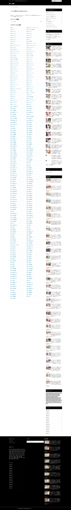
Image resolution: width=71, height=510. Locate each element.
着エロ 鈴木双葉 (13, 288)
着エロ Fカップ (13, 33)
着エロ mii (28, 39)
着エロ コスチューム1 (30, 51)
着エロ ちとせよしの (30, 68)
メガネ (50, 400)
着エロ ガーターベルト (31, 47)
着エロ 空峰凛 (29, 254)
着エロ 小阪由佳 (13, 157)
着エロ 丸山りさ (29, 110)
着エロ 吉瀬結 (13, 132)
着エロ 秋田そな (29, 252)
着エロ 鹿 (28, 296)
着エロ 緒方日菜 (13, 260)
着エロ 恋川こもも (14, 173)
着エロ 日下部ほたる (30, 179)
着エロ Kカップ (29, 37)
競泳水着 (59, 401)
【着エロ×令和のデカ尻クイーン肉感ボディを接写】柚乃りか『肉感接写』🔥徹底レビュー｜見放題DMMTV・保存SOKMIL (56, 146)
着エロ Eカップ (29, 31)
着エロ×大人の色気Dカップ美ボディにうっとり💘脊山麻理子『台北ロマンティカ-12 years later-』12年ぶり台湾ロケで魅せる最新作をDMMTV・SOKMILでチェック (53, 295)
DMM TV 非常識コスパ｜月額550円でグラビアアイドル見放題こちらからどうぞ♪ (53, 37)
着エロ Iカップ (29, 35)
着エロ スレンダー (14, 66)
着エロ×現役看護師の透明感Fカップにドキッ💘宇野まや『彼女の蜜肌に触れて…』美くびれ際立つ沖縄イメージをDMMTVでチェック (53, 231)
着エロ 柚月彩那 (13, 205)
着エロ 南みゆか (29, 128)
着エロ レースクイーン (31, 100)
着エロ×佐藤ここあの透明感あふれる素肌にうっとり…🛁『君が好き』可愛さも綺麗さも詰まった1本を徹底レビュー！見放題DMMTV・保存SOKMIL (54, 114)
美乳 (52, 402)
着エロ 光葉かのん (14, 122)
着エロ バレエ (29, 78)
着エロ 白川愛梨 (29, 242)
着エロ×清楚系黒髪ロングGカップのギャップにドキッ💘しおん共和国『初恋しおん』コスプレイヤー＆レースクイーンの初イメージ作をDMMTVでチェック (53, 217)
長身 (46, 403)
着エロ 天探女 (29, 140)
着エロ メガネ (29, 94)
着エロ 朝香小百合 (14, 193)
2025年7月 (47, 433)
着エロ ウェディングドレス (31, 45)
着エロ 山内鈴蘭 (29, 159)
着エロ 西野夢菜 (29, 278)
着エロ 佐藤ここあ (14, 120)
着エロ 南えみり (13, 128)
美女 (54, 402)
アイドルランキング (49, 23)
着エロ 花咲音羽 (29, 270)
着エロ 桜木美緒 (29, 209)
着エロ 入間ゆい (29, 122)
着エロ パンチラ (29, 80)
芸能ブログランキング (49, 12)
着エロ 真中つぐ (13, 248)
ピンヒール (10, 455)
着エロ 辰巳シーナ (30, 282)
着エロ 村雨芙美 (29, 195)
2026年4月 (47, 417)
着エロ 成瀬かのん (30, 173)
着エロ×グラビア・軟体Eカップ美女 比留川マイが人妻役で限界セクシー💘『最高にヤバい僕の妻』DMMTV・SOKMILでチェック (53, 370)
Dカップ (21, 449)
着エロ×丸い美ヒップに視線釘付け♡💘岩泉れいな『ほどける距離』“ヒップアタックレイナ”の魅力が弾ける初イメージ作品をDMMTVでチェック (53, 238)
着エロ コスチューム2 (14, 53)
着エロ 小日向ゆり (30, 151)
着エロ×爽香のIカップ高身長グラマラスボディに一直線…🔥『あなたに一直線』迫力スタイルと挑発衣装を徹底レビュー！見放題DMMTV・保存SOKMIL (54, 48)
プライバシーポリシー (12, 442)
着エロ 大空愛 (13, 140)
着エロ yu (12, 43)
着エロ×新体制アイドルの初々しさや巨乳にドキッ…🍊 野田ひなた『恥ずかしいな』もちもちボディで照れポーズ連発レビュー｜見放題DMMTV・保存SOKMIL (54, 72)
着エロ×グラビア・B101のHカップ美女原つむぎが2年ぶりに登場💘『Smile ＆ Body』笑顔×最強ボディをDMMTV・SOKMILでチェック (53, 377)
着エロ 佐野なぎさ (30, 120)
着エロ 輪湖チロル (14, 282)
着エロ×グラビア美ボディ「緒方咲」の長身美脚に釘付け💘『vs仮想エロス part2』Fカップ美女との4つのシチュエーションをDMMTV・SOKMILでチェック (53, 315)
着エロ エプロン (13, 47)
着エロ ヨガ (13, 98)
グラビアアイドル (57, 395)
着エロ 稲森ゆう (13, 254)
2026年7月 (47, 411)
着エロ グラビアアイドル (15, 51)
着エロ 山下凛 (13, 159)
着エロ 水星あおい (30, 215)
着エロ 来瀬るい (13, 197)
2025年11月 (48, 426)
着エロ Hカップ (13, 35)
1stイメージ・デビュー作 (12, 449)
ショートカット (48, 397)
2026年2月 (47, 420)
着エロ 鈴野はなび (30, 288)
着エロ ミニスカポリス (31, 92)
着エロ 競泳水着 (13, 256)
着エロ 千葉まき (29, 126)
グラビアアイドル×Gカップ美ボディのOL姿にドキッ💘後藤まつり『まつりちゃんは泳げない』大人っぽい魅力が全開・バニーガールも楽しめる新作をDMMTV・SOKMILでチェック (53, 307)
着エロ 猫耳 (29, 238)
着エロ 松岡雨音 (29, 199)
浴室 (48, 401)
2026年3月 (10, 473)
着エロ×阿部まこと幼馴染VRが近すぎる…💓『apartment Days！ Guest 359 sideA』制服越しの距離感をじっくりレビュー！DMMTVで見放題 (54, 134)
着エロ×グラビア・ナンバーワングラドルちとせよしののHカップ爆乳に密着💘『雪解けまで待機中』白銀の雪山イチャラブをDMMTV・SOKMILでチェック (53, 335)
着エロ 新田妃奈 (13, 179)
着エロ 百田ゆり (13, 246)
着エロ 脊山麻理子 (30, 268)
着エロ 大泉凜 (29, 138)
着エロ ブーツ (29, 84)
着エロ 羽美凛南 (13, 268)
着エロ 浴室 (29, 225)
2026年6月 (47, 413)
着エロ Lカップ (13, 39)
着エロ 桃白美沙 (29, 207)
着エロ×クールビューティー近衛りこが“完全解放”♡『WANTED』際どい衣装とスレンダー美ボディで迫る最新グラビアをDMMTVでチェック (53, 266)
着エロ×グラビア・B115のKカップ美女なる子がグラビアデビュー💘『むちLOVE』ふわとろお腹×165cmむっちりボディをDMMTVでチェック (53, 356)
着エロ (12, 27)
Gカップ (50, 394)
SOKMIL (50, 395)
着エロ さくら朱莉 (30, 55)
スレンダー (56, 397)
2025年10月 (11, 482)
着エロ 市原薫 (29, 167)
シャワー (56, 396)
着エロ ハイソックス (14, 74)
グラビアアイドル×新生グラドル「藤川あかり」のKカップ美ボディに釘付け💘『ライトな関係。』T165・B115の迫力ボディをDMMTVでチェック (53, 328)
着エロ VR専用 (29, 41)
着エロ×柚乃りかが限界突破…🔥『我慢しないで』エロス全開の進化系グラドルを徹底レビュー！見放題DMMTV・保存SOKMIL (56, 102)
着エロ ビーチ (13, 82)
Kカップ (47, 395)
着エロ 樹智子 (29, 211)
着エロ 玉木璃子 (13, 240)
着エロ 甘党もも (13, 242)
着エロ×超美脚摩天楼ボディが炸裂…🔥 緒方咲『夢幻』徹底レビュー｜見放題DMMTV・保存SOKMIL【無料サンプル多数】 (56, 152)
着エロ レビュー (29, 102)
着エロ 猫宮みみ (13, 238)
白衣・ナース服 (55, 401)
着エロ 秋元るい (13, 252)
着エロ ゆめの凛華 (30, 96)
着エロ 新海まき (29, 177)
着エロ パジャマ (29, 74)
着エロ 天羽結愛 (13, 142)
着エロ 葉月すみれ (14, 272)
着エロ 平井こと (29, 169)
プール (14, 455)
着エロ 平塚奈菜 (13, 171)
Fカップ (47, 394)
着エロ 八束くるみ (14, 124)
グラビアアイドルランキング (50, 14)
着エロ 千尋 (13, 126)
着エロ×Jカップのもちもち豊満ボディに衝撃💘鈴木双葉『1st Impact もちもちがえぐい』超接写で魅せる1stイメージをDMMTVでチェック (53, 259)
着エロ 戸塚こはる (14, 175)
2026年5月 (47, 415)
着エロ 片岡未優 (29, 236)
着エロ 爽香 (13, 236)
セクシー (59, 397)
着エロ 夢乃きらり (14, 138)
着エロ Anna (13, 29)
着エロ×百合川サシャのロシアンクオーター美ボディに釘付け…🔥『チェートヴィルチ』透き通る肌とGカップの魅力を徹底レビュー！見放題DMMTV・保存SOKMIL (54, 140)
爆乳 (52, 401)
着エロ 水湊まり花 (30, 217)
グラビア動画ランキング (49, 21)
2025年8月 (47, 431)
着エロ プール (13, 86)
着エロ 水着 (29, 219)
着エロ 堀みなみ (29, 134)
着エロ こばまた (13, 55)
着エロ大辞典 (48, 39)
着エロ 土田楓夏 (13, 134)
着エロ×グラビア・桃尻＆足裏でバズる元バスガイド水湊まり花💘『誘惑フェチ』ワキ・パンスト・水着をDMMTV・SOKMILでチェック (53, 363)
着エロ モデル (13, 96)
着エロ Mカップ (13, 41)
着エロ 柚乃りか (29, 203)
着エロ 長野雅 (29, 290)
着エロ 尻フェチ (29, 157)
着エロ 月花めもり (14, 189)
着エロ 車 (28, 280)
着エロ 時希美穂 (13, 187)
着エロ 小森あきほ (14, 155)
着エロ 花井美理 (13, 270)
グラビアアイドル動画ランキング (51, 16)
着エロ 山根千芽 (13, 161)
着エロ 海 (28, 227)
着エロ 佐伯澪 (29, 118)
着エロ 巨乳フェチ (14, 167)
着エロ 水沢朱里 (13, 217)
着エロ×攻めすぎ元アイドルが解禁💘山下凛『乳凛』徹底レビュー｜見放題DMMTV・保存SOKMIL (56, 60)
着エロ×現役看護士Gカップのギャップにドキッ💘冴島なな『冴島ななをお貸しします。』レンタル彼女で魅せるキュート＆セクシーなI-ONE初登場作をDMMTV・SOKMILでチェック (53, 273)
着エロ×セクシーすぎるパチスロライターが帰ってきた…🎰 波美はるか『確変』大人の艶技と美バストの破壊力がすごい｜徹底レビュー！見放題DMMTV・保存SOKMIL (54, 108)
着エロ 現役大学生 (30, 240)
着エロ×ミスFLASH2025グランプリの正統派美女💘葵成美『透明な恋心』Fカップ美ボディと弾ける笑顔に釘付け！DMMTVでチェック (53, 196)
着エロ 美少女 (29, 262)
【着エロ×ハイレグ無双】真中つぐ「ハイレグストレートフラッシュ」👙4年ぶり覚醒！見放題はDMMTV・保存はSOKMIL (56, 91)
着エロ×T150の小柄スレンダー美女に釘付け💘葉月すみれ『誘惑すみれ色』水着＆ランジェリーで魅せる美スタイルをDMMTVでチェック (53, 182)
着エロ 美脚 (13, 266)
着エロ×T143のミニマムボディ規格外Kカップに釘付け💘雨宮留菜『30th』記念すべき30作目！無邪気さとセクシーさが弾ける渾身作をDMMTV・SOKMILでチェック (53, 210)
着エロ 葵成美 (29, 272)
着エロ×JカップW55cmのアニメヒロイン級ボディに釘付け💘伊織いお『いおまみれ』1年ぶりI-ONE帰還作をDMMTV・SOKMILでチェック (53, 288)
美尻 (59, 402)
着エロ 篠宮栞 (29, 256)
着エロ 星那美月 (29, 183)
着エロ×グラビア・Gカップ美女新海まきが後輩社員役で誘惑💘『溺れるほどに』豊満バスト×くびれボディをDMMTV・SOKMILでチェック (53, 384)
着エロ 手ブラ (29, 175)
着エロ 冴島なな (29, 124)
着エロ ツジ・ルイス (14, 70)
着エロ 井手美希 (13, 114)
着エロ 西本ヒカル (14, 278)
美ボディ (50, 402)
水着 (61, 400)
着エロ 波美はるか (14, 225)
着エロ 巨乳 (29, 165)
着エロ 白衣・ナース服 (14, 244)
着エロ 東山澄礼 (29, 197)
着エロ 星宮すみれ (14, 183)
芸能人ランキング (48, 19)
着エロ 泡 (12, 223)
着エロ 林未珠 (13, 203)
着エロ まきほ (13, 90)
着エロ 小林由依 (29, 153)
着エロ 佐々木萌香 (14, 118)
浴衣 (50, 401)
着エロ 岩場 (29, 161)
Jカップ (59, 394)
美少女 (57, 402)
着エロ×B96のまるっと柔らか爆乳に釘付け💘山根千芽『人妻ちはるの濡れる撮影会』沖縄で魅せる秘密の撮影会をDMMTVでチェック (53, 224)
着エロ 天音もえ (29, 142)
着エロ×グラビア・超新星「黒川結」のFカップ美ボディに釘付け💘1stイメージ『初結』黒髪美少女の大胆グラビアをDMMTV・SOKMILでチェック (53, 342)
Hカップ (53, 394)
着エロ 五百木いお (30, 112)
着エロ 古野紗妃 (29, 130)
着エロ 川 (28, 163)
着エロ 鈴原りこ (29, 286)
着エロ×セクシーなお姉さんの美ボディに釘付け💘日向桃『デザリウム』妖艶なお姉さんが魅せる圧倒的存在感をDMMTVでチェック (53, 203)
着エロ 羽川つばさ (30, 266)
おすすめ (53, 395)
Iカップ (56, 394)
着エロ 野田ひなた (30, 284)
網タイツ (47, 402)
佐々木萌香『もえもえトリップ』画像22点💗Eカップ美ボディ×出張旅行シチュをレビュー (56, 301)
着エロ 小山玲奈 (13, 151)
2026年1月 (47, 422)
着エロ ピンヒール (14, 84)
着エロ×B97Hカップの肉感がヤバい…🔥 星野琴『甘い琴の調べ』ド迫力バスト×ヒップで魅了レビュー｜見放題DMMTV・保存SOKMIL (56, 157)
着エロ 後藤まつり (30, 171)
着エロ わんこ (29, 104)
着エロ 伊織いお (13, 116)
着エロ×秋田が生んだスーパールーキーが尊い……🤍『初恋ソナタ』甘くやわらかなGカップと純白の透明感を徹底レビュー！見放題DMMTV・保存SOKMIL (54, 162)
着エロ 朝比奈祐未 (14, 191)
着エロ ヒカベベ (29, 82)
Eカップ (24, 449)
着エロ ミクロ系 (29, 90)
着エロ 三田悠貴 (13, 110)
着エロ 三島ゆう (29, 108)
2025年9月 (47, 429)
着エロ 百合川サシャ (30, 244)
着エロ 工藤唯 (13, 165)
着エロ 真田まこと (30, 248)
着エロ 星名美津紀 (30, 181)
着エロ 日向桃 (13, 181)
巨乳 (56, 400)
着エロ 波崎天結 (29, 223)
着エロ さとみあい (14, 57)
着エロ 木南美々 (29, 193)
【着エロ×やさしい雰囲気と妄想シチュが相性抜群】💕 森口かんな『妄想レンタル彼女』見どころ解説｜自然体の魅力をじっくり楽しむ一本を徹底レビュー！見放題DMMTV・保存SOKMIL (54, 128)
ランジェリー (53, 400)
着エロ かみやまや (14, 49)
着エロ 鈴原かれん (14, 286)
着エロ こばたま (29, 53)
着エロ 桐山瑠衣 (13, 209)
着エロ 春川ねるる (30, 185)
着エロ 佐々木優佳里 (30, 116)
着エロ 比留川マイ (30, 213)
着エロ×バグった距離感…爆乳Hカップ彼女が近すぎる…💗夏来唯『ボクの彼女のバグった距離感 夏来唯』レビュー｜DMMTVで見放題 (54, 66)
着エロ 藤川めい (29, 276)
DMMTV (18, 449)
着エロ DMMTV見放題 (31, 29)
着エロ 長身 (13, 290)
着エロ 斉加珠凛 (13, 177)
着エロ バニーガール (30, 76)
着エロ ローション (14, 104)
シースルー (52, 397)
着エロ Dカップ (13, 31)
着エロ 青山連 (29, 294)
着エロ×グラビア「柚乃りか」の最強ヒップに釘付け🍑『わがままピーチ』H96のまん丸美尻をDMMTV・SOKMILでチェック (53, 321)
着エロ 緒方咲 (29, 258)
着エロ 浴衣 (13, 227)
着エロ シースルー (30, 57)
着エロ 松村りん (29, 201)
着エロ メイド (13, 94)
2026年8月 (10, 464)
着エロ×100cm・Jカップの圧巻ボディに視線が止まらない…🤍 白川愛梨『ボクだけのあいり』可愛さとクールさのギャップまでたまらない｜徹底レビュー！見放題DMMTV (54, 96)
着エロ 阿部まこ (13, 292)
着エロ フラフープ (30, 86)
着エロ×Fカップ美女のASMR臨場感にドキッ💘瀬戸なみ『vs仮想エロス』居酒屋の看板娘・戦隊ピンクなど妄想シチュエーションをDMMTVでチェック (53, 252)
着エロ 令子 (29, 114)
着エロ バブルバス (14, 78)
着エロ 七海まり (29, 106)
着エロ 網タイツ (13, 258)
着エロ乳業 (11, 3)
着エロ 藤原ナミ (29, 274)
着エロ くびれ (29, 49)
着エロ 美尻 (13, 264)
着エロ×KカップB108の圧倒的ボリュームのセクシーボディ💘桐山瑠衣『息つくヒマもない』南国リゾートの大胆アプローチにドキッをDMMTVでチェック (53, 245)
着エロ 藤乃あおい (14, 274)
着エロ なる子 (13, 72)
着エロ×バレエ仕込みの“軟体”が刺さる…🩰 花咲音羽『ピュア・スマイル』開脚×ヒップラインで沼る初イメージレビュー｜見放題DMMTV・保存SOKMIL (54, 120)
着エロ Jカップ (13, 37)
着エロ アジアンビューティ (15, 45)
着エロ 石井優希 (29, 250)
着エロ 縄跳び (29, 260)
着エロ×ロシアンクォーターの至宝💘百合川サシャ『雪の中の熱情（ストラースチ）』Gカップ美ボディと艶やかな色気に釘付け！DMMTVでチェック (53, 189)
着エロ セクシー (29, 66)
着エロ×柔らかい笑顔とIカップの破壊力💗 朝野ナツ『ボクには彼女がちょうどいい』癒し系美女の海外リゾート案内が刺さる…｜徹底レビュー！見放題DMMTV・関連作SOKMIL (54, 78)
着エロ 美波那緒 (29, 264)
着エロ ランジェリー (14, 100)
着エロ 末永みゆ (13, 195)
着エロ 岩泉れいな (14, 163)
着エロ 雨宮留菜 (29, 292)
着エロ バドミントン (14, 76)
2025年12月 (48, 424)
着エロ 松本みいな (14, 201)
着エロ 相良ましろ (30, 246)
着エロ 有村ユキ (29, 189)
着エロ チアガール (14, 68)
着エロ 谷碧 (13, 280)
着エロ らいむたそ (30, 98)
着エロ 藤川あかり (14, 276)
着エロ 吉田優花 (29, 132)
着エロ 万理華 (13, 108)
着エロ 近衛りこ (13, 284)
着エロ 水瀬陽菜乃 (14, 219)
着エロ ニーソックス (30, 72)
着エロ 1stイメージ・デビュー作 (32, 27)
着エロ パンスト (13, 80)
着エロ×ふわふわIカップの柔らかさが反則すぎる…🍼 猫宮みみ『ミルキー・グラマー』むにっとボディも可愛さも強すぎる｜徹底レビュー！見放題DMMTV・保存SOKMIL (54, 85)
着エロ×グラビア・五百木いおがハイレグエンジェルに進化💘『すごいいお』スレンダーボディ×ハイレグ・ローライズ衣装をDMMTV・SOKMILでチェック (53, 349)
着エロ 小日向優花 (14, 153)
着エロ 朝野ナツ (29, 191)
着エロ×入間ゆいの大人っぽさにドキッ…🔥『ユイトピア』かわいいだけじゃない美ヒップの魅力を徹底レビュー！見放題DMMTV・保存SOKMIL (54, 54)
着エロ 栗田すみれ (14, 207)
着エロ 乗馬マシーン (14, 112)
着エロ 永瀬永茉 (13, 221)
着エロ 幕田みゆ (13, 169)
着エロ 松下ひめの (14, 199)
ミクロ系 (47, 400)
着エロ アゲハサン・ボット (31, 43)
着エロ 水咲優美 (13, 215)
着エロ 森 (12, 211)
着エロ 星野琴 (13, 185)
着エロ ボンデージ (30, 88)
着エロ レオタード (14, 102)
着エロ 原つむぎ (13, 130)
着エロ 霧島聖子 (13, 294)
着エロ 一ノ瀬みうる (14, 106)
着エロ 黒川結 (13, 298)
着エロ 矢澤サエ (13, 250)
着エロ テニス (29, 70)
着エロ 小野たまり (30, 155)
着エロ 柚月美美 (29, 205)
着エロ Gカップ (29, 33)
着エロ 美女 (13, 262)
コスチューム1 (48, 396)
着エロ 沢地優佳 (29, 221)
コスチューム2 (53, 396)
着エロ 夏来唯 (13, 136)
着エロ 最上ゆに (29, 187)
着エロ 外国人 (29, 136)
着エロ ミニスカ (13, 92)
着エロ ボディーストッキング (16, 88)
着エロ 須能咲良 (13, 296)
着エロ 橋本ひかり (14, 213)
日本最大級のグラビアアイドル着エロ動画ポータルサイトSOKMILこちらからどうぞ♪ (53, 34)
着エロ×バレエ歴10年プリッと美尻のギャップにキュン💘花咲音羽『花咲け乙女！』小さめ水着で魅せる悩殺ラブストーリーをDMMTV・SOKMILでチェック (53, 281)
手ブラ (59, 400)
